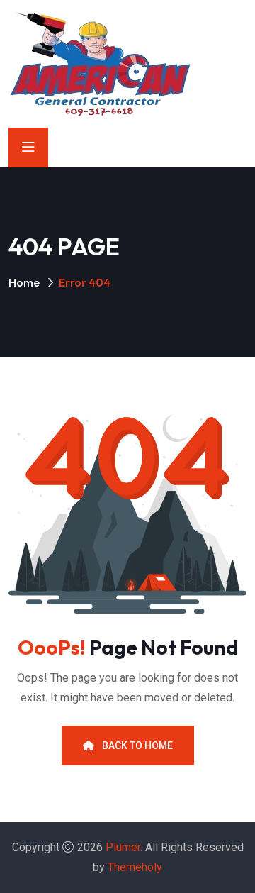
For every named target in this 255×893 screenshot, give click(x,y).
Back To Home (136, 745)
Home (24, 282)
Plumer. (124, 847)
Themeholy (135, 867)
